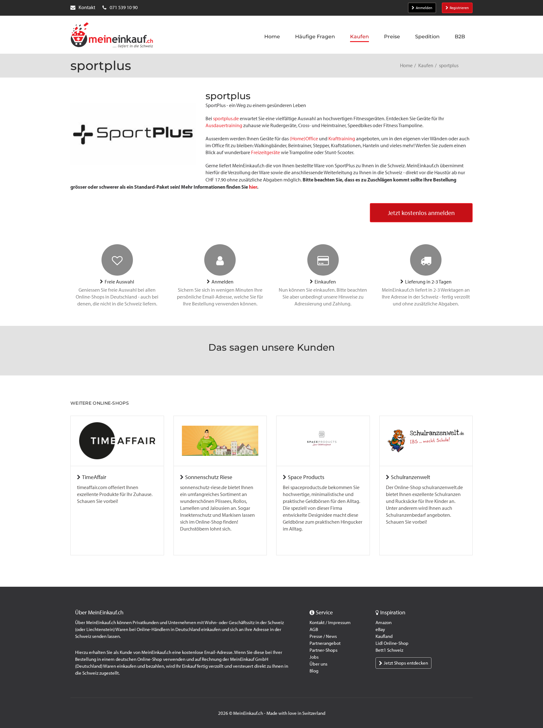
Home (406, 65)
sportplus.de (226, 118)
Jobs (314, 657)
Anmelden (424, 8)
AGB (314, 629)
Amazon (384, 622)
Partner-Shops (323, 650)
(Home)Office (304, 139)
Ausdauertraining (224, 125)
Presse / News (323, 636)
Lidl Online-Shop (392, 643)
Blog (314, 671)
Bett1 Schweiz (389, 650)
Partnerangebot (325, 643)
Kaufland (384, 636)
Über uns (318, 664)
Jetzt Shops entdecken (406, 663)
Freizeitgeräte (265, 152)
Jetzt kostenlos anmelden (421, 213)
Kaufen (425, 65)
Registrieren (459, 8)
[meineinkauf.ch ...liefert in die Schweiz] (112, 36)
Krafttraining (341, 139)
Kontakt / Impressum (330, 622)
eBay (380, 629)
